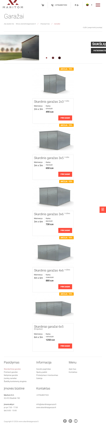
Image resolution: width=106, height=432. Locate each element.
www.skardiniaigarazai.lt (46, 407)
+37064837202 (42, 395)
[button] (98, 5)
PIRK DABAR (65, 118)
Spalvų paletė (41, 372)
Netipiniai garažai (11, 375)
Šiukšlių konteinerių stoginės (15, 381)
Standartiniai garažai (12, 369)
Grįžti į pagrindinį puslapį (92, 27)
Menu (72, 362)
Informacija (43, 362)
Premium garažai (11, 372)
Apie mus (72, 369)
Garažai (57, 24)
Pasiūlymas (45, 24)
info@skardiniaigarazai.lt (46, 404)
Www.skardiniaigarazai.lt (26, 24)
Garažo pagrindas (43, 369)
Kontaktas (73, 372)
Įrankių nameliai (10, 378)
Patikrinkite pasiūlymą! (20, 50)
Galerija (39, 378)
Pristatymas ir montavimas (47, 375)
